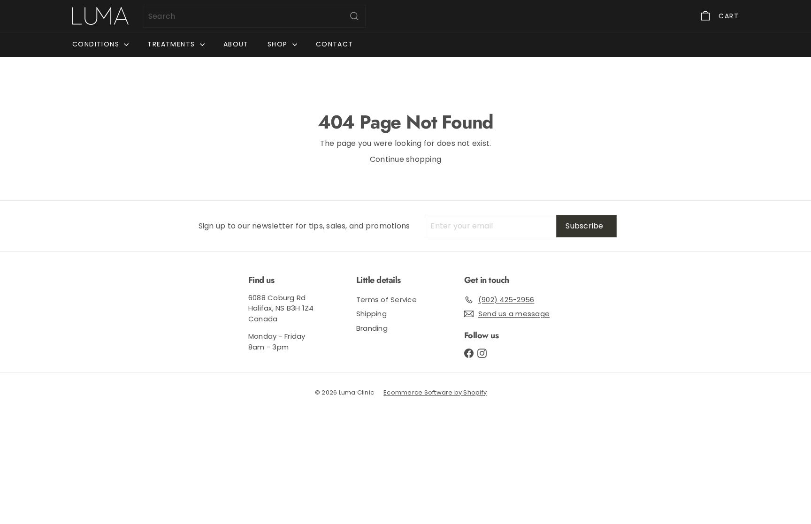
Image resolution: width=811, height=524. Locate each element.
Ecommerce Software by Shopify (435, 392)
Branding (372, 328)
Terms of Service (386, 299)
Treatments (172, 44)
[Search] (354, 16)
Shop (279, 44)
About (236, 44)
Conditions (97, 44)
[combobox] (254, 16)
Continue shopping (405, 159)
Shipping (371, 314)
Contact (334, 44)
